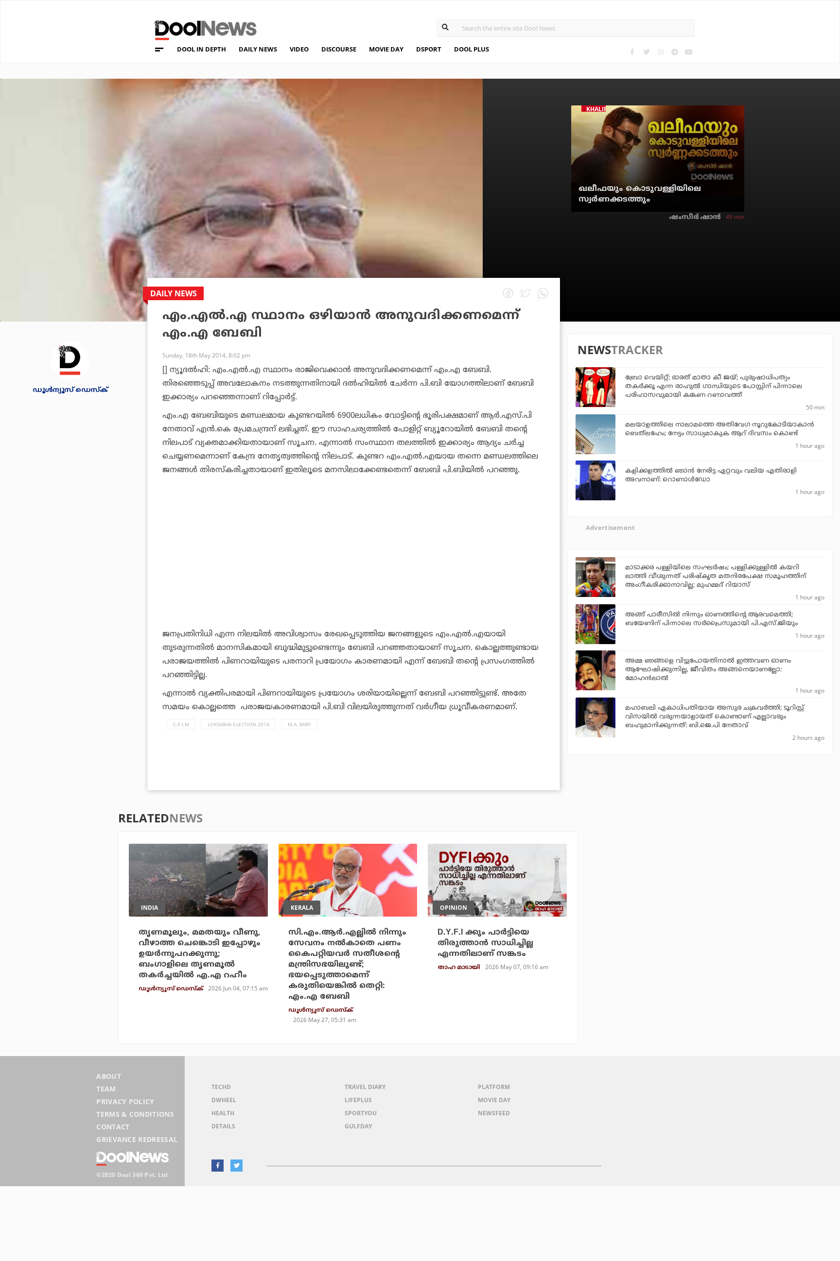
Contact (112, 1126)
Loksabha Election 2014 (238, 724)
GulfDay (358, 1126)
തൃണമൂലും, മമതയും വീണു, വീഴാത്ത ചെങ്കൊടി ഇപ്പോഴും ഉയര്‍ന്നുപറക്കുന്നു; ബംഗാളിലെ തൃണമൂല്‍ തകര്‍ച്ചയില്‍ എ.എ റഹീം (200, 954)
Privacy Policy (125, 1101)
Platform (494, 1087)
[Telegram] (674, 52)
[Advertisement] (353, 579)
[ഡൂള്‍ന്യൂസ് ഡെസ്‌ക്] (70, 359)
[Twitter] (646, 52)
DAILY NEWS (258, 49)
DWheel (223, 1100)
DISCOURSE (338, 49)
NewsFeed (494, 1113)
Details (223, 1126)
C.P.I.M (181, 724)
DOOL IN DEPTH (201, 49)
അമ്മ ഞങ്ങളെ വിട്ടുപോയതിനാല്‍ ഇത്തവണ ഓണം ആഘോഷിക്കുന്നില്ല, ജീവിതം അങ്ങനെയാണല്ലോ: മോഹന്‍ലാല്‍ (708, 669)
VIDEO (299, 49)
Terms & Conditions (135, 1114)
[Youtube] (688, 52)
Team (106, 1088)
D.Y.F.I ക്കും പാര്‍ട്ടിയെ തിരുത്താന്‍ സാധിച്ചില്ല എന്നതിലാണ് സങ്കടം (485, 943)
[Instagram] (660, 52)
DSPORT (428, 49)
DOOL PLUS (471, 49)
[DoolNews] (201, 29)
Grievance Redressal (136, 1139)
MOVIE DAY (386, 49)
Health (222, 1113)
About (108, 1076)
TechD (221, 1087)
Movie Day (494, 1100)
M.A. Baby (299, 724)
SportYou (361, 1113)
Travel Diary (365, 1087)
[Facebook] (632, 52)
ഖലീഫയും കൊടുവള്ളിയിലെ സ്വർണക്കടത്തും (639, 194)
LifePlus (358, 1100)
